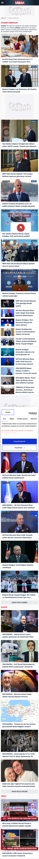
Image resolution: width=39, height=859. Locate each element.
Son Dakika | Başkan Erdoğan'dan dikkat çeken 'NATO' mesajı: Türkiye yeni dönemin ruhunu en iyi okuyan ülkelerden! (19, 145)
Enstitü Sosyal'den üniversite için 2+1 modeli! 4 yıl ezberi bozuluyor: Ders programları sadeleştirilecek (17, 60)
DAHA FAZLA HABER (19, 602)
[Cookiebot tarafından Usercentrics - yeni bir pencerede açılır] (28, 413)
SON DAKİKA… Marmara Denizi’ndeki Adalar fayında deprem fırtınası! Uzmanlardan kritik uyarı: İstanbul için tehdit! (17, 695)
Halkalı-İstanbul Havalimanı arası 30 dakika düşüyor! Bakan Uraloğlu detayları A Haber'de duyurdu (18, 205)
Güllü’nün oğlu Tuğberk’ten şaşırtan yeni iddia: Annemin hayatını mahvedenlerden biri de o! (18, 785)
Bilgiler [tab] (12, 419)
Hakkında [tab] (34, 419)
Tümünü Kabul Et (19, 441)
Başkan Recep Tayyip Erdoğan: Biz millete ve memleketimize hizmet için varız (18, 596)
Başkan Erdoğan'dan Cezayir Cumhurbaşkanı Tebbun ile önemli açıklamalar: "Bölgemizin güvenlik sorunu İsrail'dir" (26, 332)
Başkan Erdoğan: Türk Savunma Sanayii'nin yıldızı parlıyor (24, 322)
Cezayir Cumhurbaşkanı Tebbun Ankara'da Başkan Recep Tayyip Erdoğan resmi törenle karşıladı (26, 342)
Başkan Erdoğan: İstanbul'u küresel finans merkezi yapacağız (19, 294)
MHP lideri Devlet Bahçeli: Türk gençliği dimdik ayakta (26, 303)
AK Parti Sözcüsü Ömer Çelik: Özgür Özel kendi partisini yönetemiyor (25, 313)
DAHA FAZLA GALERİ (19, 791)
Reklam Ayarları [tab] (22, 419)
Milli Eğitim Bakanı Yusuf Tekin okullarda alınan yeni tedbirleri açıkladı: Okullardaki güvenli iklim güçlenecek (25, 381)
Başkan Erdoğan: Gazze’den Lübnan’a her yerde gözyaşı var (25, 352)
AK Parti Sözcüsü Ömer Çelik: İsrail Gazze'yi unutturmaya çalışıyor (25, 361)
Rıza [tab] (4, 419)
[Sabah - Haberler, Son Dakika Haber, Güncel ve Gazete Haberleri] (19, 2)
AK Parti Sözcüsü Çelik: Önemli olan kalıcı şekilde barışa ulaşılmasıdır (19, 476)
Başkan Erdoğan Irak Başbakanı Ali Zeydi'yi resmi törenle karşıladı (19, 90)
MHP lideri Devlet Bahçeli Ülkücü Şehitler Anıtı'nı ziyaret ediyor (18, 265)
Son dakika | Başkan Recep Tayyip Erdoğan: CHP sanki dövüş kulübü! (16, 235)
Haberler (3, 18)
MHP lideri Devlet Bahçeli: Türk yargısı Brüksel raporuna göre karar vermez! (17, 175)
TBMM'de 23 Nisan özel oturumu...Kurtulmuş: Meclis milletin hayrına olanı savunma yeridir (25, 390)
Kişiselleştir (18, 448)
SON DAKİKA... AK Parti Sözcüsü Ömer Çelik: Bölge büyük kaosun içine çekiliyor (18, 506)
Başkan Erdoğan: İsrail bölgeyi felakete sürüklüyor (17, 566)
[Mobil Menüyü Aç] (2, 2)
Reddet (7, 412)
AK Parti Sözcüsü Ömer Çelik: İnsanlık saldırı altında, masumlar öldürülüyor (17, 536)
